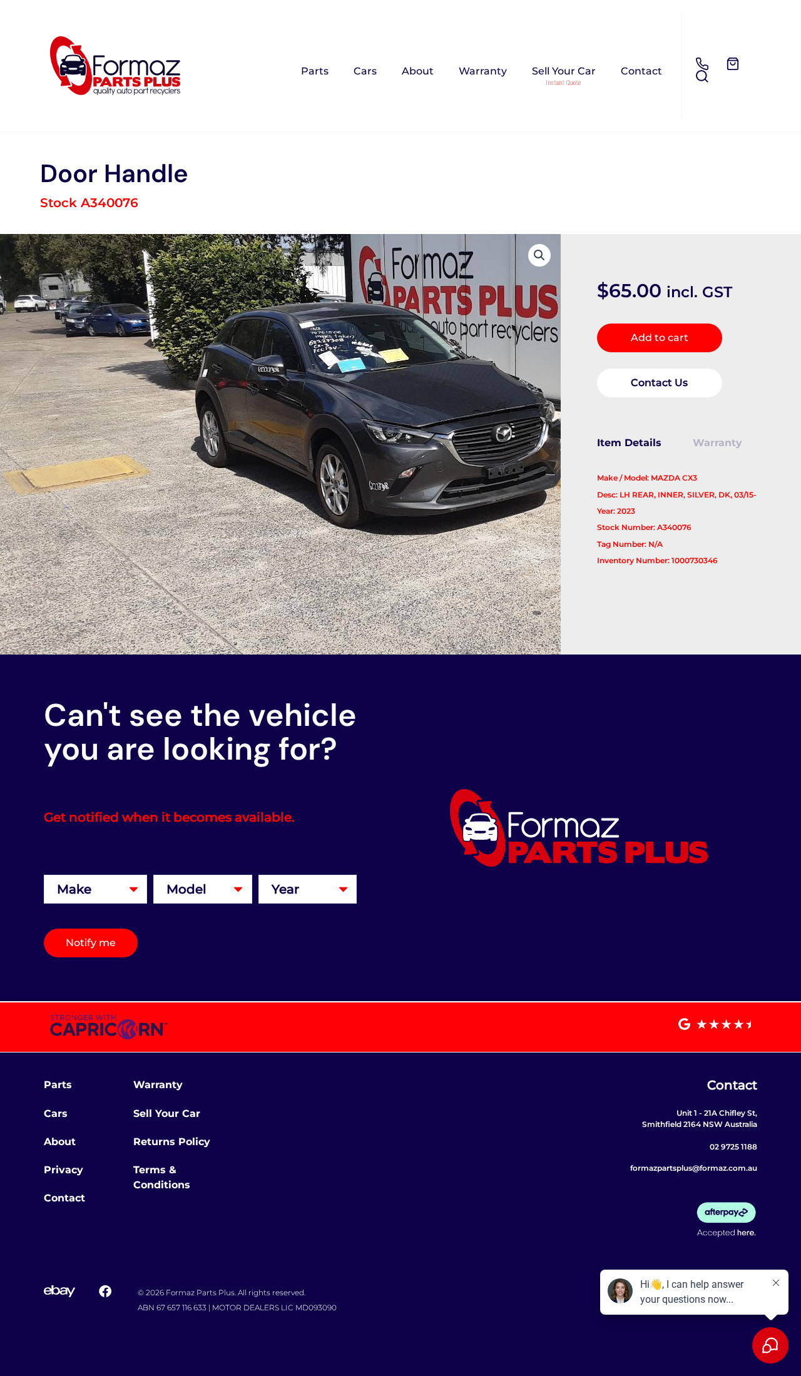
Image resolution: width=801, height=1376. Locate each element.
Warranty (483, 71)
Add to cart (659, 338)
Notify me (91, 943)
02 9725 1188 (733, 1146)
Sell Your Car (564, 71)
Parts (315, 71)
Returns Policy (171, 1142)
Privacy (63, 1170)
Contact (641, 71)
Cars (365, 71)
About (418, 71)
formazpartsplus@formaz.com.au (693, 1168)
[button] (539, 255)
